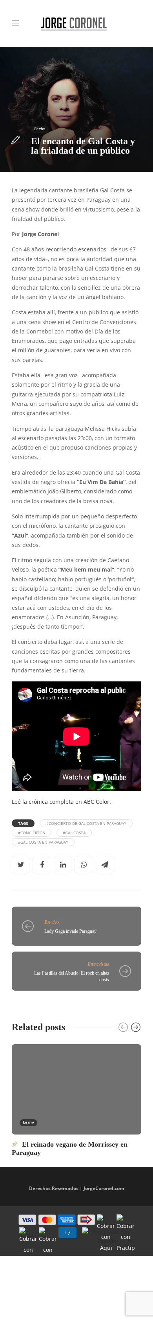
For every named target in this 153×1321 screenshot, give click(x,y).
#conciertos (31, 832)
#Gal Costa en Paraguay (43, 842)
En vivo (40, 129)
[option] (76, 1100)
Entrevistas (98, 964)
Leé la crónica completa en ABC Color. (61, 801)
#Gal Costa (74, 832)
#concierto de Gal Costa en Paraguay (86, 823)
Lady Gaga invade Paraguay (70, 931)
